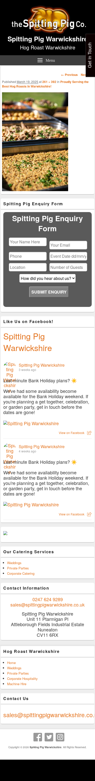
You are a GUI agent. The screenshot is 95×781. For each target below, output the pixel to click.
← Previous (69, 74)
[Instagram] (60, 737)
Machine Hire (16, 683)
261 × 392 (49, 81)
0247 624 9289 (47, 599)
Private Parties (18, 568)
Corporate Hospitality (22, 678)
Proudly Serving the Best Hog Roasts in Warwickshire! (45, 84)
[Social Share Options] (89, 432)
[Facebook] (37, 737)
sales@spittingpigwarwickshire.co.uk (47, 604)
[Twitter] (49, 737)
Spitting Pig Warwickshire (48, 38)
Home (11, 662)
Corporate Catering (20, 573)
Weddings (14, 562)
